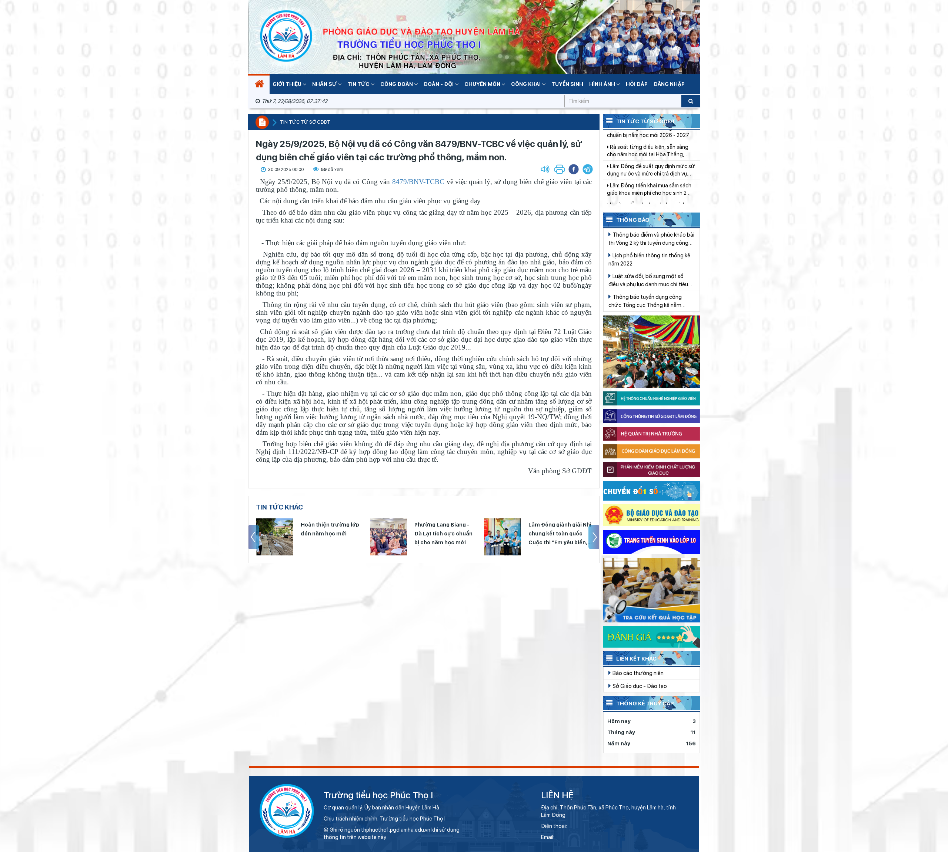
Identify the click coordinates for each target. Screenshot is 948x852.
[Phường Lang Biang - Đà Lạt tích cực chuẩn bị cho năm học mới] (388, 536)
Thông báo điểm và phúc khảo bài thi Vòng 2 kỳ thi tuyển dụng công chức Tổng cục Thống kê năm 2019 (651, 239)
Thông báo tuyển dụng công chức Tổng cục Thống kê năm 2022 (645, 301)
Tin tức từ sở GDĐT (305, 122)
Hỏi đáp (637, 84)
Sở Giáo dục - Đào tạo (639, 686)
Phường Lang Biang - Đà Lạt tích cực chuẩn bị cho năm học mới (443, 533)
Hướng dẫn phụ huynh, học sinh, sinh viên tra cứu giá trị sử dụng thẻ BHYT (649, 155)
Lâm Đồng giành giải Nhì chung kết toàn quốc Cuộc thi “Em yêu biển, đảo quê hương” (559, 534)
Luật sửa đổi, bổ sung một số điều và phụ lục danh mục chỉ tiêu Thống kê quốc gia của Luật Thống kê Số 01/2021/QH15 (650, 280)
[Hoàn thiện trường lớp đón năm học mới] (274, 536)
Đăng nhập (669, 84)
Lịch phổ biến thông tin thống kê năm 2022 (649, 259)
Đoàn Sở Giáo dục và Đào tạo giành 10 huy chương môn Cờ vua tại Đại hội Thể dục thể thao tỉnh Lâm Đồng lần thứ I (651, 174)
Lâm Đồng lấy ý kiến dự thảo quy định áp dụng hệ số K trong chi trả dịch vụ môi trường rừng (647, 194)
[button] (588, 169)
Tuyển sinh (567, 84)
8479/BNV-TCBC (418, 182)
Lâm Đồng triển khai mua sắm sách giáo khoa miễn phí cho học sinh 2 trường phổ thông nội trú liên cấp (649, 135)
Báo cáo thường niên (637, 673)
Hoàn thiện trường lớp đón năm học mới (330, 529)
